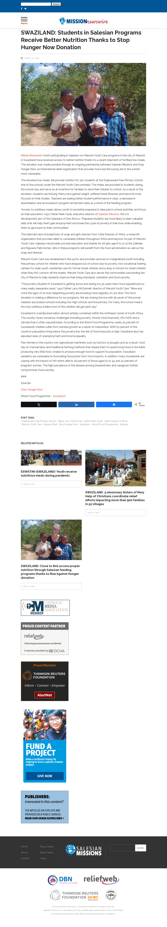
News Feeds (46, 852)
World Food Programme (105, 424)
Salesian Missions (108, 214)
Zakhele (124, 424)
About (24, 852)
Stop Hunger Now (32, 389)
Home (24, 846)
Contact (25, 858)
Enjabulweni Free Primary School (39, 421)
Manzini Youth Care (32, 424)
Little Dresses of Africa (116, 421)
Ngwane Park (50, 424)
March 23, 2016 (31, 58)
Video (43, 858)
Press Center (46, 846)
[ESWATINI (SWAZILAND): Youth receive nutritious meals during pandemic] (51, 458)
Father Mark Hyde (93, 421)
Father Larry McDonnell (70, 421)
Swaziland (59, 396)
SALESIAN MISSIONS (87, 906)
